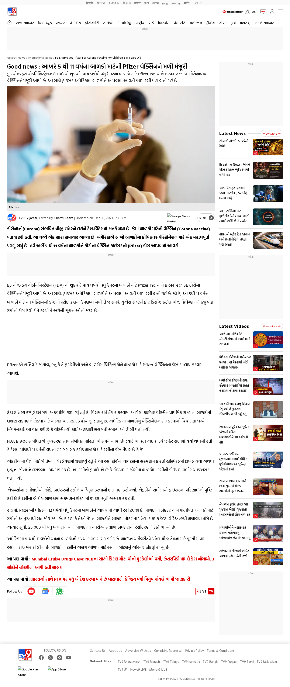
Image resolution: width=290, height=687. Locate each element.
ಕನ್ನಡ (113, 3)
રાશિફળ (108, 22)
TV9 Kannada (191, 661)
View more (270, 133)
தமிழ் (165, 3)
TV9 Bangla (210, 661)
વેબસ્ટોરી (180, 22)
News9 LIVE (138, 669)
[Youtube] (31, 591)
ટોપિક (223, 22)
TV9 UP (122, 669)
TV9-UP (197, 3)
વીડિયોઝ (75, 22)
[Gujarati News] (12, 11)
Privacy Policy (194, 650)
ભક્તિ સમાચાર (264, 22)
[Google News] (45, 591)
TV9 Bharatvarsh (129, 661)
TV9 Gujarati (28, 217)
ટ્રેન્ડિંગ (210, 22)
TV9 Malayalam (266, 661)
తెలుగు (127, 3)
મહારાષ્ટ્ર (245, 22)
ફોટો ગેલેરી (92, 22)
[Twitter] (50, 657)
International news (40, 57)
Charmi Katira (63, 217)
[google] (181, 217)
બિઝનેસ (163, 22)
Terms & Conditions (221, 650)
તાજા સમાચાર (25, 22)
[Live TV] (261, 12)
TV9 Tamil (247, 661)
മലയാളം (176, 3)
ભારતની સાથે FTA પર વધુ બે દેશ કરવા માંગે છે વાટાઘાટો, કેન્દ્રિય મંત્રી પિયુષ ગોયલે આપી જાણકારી (110, 579)
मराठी (137, 3)
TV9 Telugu (171, 661)
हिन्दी (90, 3)
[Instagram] (59, 657)
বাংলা (146, 3)
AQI (254, 11)
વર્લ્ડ (151, 22)
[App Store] (60, 671)
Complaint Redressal (168, 650)
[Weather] (248, 11)
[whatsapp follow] (60, 591)
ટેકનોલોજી (124, 22)
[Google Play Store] (31, 671)
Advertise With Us (138, 650)
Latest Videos (234, 325)
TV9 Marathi (151, 661)
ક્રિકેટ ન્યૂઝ (45, 22)
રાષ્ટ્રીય (140, 22)
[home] (9, 22)
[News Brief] (232, 12)
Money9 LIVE (158, 669)
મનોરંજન (196, 22)
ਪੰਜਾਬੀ (155, 3)
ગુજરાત (60, 22)
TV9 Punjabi (229, 661)
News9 (101, 3)
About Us (115, 650)
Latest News (232, 133)
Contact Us (98, 650)
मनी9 (187, 3)
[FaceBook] (41, 657)
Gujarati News (16, 57)
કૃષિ (233, 22)
